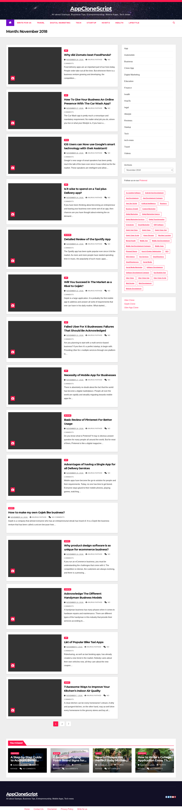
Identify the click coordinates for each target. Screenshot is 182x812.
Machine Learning (164, 235)
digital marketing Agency (151, 214)
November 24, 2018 (75, 197)
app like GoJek (131, 203)
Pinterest (143, 180)
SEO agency (130, 257)
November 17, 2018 (75, 380)
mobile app (144, 241)
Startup (91, 23)
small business (158, 257)
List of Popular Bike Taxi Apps (83, 642)
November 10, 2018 (75, 602)
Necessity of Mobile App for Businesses (90, 375)
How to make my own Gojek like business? (36, 512)
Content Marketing (148, 209)
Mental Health (131, 241)
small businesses (132, 262)
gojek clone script (132, 235)
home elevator (148, 235)
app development (132, 198)
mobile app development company (138, 246)
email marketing (143, 225)
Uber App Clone (131, 308)
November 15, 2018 (75, 473)
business (163, 203)
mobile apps (159, 246)
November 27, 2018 (75, 108)
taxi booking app (160, 273)
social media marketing (134, 267)
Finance (128, 88)
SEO (166, 251)
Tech (78, 23)
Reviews (68, 235)
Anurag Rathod (95, 60)
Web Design (130, 283)
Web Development (145, 283)
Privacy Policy (67, 809)
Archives (128, 165)
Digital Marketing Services (135, 219)
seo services (144, 257)
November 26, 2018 (75, 153)
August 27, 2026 (20, 765)
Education (128, 81)
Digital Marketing (60, 23)
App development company (153, 198)
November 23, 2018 (75, 244)
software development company (137, 273)
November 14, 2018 (19, 517)
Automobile (129, 55)
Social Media (147, 262)
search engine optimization (151, 251)
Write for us (24, 23)
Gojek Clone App (161, 230)
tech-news (129, 140)
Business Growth (132, 209)
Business (128, 62)
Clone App (129, 68)
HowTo (106, 23)
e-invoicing (130, 225)
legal (126, 107)
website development (133, 289)
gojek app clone (132, 230)
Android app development (154, 193)
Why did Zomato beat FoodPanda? (87, 55)
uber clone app (143, 278)
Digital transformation (156, 219)
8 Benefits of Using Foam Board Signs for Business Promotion (68, 760)
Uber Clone (129, 300)
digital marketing (132, 214)
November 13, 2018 (75, 554)
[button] (174, 23)
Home (27, 809)
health (119, 23)
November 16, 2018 (75, 428)
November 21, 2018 (75, 335)
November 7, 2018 (74, 695)
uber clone (130, 278)
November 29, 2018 (75, 60)
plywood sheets (131, 251)
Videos (127, 153)
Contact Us (38, 809)
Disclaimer (52, 809)
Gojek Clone (146, 230)
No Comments (58, 517)
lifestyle (134, 23)
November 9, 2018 (74, 647)
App (66, 50)
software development (155, 267)
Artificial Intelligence (148, 203)
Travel (41, 23)
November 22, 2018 (75, 291)
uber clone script (160, 278)
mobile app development (161, 241)
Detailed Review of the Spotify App (87, 239)
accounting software (133, 193)
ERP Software (159, 225)
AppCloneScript (91, 8)
